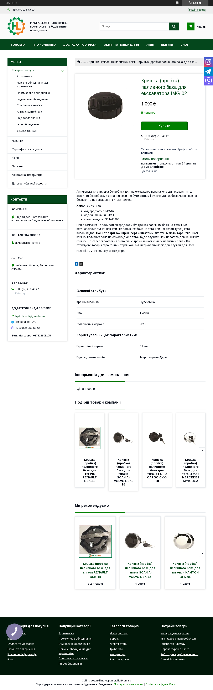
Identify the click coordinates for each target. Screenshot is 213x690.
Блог (184, 44)
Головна (18, 44)
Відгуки (167, 44)
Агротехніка (24, 76)
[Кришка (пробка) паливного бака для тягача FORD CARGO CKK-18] (157, 434)
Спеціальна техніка (29, 105)
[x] (81, 264)
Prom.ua (126, 680)
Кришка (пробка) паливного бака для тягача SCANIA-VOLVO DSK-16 (123, 472)
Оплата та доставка (20, 643)
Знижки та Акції (27, 130)
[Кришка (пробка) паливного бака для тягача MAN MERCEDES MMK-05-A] (190, 434)
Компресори (117, 654)
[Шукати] (174, 26)
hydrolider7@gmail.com (30, 315)
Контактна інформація (27, 175)
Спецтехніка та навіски (73, 658)
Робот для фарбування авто (179, 654)
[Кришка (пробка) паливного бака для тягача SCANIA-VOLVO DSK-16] (123, 434)
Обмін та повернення (121, 44)
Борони (114, 638)
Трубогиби (116, 649)
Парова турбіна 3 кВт (175, 649)
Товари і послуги (23, 70)
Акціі (150, 44)
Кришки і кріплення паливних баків (112, 62)
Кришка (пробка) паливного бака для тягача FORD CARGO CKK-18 (157, 470)
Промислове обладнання (33, 92)
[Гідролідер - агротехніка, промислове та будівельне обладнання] (16, 34)
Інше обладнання (28, 124)
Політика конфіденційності (161, 684)
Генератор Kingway (173, 643)
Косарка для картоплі (175, 633)
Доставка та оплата (79, 44)
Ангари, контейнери (29, 111)
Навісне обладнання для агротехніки (33, 84)
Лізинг (16, 157)
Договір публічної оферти (29, 183)
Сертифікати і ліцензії (27, 149)
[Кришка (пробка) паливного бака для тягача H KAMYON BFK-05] (185, 537)
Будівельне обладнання (32, 99)
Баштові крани (119, 659)
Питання (18, 166)
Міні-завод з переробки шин (179, 638)
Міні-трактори (119, 633)
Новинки (17, 140)
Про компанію (44, 44)
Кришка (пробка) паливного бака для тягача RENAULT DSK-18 (90, 470)
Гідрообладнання (28, 117)
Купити (164, 126)
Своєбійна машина (173, 659)
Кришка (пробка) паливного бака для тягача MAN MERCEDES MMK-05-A (191, 470)
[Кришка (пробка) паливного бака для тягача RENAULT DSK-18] (89, 434)
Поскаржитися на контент (129, 684)
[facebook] (76, 264)
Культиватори (118, 643)
